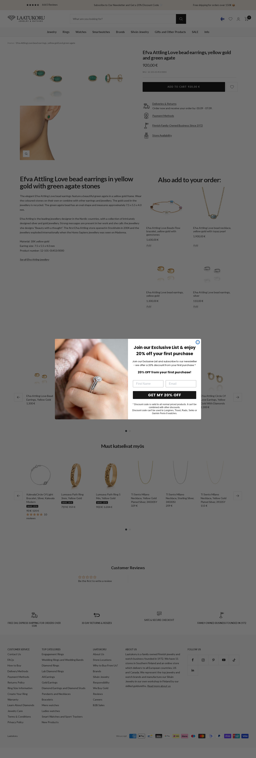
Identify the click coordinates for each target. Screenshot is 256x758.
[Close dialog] (198, 342)
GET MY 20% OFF (164, 395)
